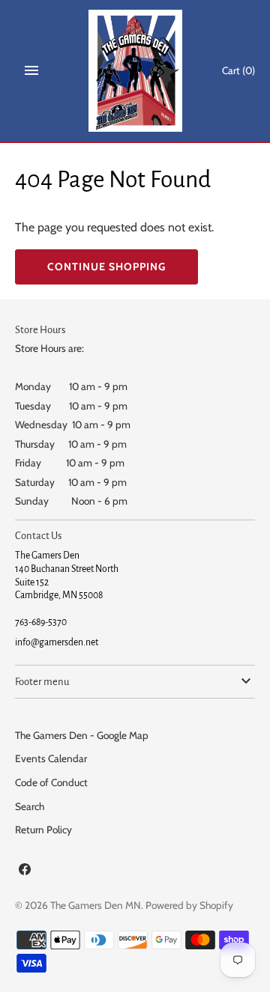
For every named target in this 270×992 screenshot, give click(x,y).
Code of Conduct (51, 782)
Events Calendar (51, 758)
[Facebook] (25, 872)
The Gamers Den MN (95, 905)
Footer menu (42, 681)
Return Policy (43, 830)
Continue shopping (106, 266)
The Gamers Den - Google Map (81, 735)
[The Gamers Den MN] (135, 71)
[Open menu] (31, 70)
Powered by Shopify (189, 905)
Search (29, 806)
